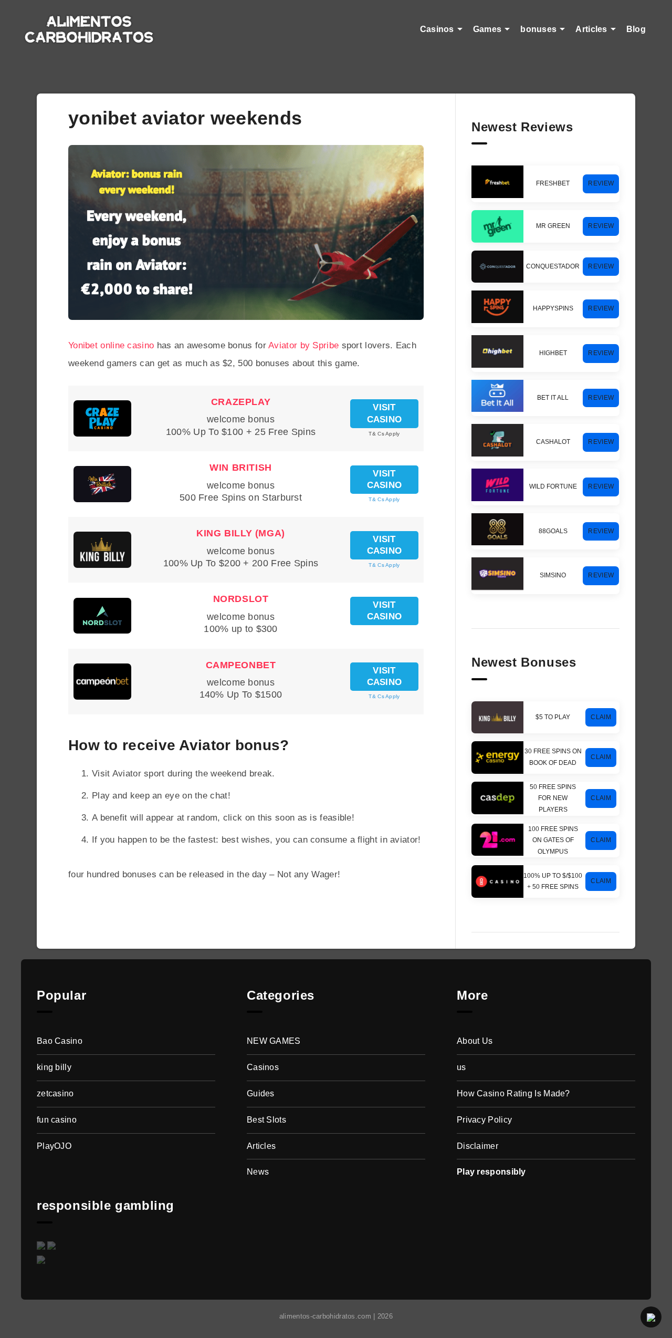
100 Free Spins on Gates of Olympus (553, 840)
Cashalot (553, 441)
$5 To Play (553, 717)
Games (487, 29)
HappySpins (553, 308)
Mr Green (553, 226)
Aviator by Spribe (303, 345)
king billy (54, 1067)
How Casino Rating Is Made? (513, 1093)
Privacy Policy (484, 1119)
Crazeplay (240, 402)
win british (240, 467)
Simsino (553, 575)
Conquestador (553, 266)
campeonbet (241, 665)
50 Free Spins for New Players (553, 798)
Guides (261, 1093)
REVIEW (601, 183)
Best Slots (266, 1119)
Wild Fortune (553, 486)
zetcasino (55, 1093)
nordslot (241, 599)
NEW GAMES (274, 1040)
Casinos (437, 29)
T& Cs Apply (384, 499)
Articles (591, 29)
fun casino (57, 1119)
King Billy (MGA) (240, 533)
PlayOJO (54, 1146)
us (461, 1067)
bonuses (538, 29)
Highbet (553, 353)
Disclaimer (477, 1146)
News (258, 1171)
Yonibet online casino (111, 345)
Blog (636, 29)
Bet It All (553, 397)
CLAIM (601, 717)
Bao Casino (59, 1040)
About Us (474, 1040)
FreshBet (553, 183)
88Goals (553, 531)
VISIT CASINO (384, 413)
